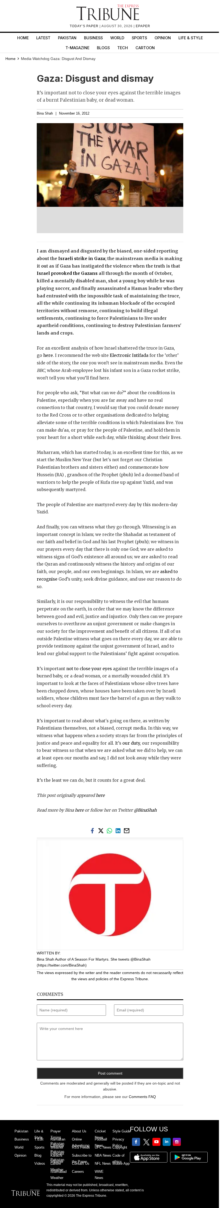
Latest (43, 37)
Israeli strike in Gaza (81, 258)
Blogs (103, 47)
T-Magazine (77, 47)
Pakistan (67, 37)
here (48, 355)
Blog (37, 1155)
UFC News (103, 1147)
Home (23, 37)
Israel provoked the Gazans (67, 273)
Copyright (119, 1147)
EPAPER (143, 26)
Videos (39, 1163)
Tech (122, 47)
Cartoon (145, 47)
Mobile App (121, 1163)
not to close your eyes (89, 668)
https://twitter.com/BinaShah (61, 965)
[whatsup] (110, 830)
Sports (139, 37)
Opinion (163, 37)
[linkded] (119, 830)
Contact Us (80, 1163)
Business (93, 37)
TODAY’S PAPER (85, 26)
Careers (78, 1172)
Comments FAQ (142, 1097)
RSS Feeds (81, 1147)
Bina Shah (45, 113)
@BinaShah (145, 810)
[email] (127, 830)
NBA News (103, 1155)
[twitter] (102, 830)
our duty (131, 743)
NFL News (103, 1163)
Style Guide (121, 1131)
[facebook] (93, 830)
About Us (79, 1131)
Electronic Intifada (129, 355)
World (117, 37)
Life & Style (190, 37)
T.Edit (38, 1139)
